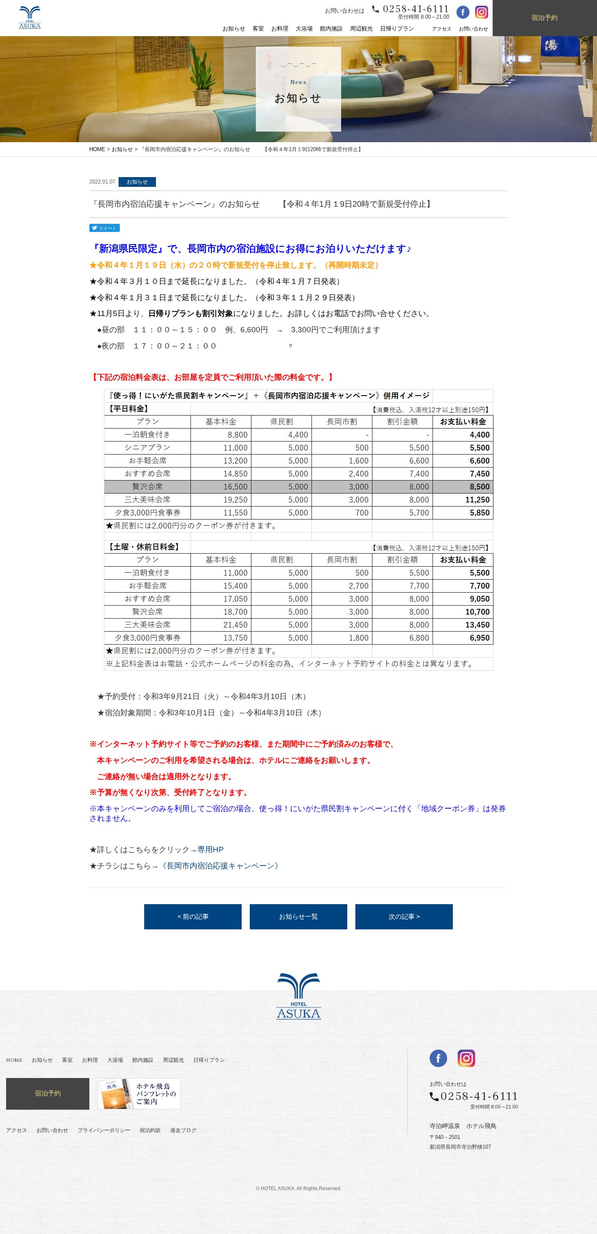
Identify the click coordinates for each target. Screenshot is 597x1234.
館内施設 (331, 28)
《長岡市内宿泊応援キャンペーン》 (220, 866)
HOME (97, 149)
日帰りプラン (397, 28)
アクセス (442, 29)
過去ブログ (183, 1130)
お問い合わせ (473, 29)
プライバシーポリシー (104, 1130)
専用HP (210, 849)
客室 (258, 28)
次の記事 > (404, 916)
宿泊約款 (150, 1130)
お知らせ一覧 (298, 916)
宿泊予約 (545, 18)
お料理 (279, 28)
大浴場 (304, 28)
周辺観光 (361, 28)
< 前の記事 (193, 916)
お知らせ (234, 28)
